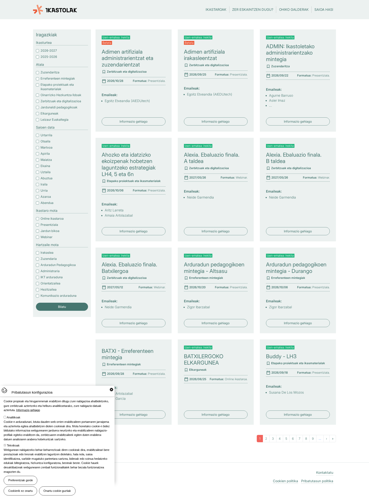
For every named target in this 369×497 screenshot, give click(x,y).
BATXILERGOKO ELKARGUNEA (203, 359)
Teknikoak (13, 445)
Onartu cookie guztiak (57, 490)
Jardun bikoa (50, 231)
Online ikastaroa (52, 218)
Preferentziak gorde (20, 480)
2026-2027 (49, 50)
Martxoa (46, 147)
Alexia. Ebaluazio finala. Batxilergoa (129, 267)
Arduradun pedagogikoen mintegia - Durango (296, 267)
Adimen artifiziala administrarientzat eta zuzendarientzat (127, 58)
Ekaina (45, 166)
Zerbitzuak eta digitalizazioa (61, 101)
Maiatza (46, 160)
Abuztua (46, 178)
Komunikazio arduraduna (58, 296)
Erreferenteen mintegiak (58, 78)
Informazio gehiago (134, 121)
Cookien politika (285, 481)
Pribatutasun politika (317, 481)
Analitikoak (13, 417)
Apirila (45, 153)
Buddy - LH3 (281, 356)
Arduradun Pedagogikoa (58, 265)
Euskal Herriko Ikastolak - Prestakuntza (55, 7)
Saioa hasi (323, 9)
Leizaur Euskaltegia (54, 119)
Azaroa (46, 197)
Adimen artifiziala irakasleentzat (204, 55)
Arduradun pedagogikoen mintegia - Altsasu (214, 267)
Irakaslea (47, 252)
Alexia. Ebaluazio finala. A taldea (211, 158)
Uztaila (46, 172)
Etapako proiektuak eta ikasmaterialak (57, 87)
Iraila (44, 184)
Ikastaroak (216, 9)
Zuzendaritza (50, 72)
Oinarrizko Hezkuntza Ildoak (61, 95)
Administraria (50, 271)
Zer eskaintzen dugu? (252, 9)
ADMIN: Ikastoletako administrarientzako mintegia (290, 52)
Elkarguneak (49, 113)
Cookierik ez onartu (20, 490)
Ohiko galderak (294, 9)
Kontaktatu (324, 472)
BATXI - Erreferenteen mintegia (128, 354)
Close (111, 389)
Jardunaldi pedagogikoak (59, 107)
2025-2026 (49, 57)
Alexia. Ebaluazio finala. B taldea (294, 158)
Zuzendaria (49, 259)
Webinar (46, 237)
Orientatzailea (50, 283)
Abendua (47, 203)
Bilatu (62, 307)
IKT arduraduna (52, 277)
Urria (44, 190)
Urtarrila (46, 135)
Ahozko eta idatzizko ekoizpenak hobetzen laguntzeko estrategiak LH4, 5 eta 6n (128, 164)
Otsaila (45, 141)
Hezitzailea (49, 289)
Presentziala (49, 225)
